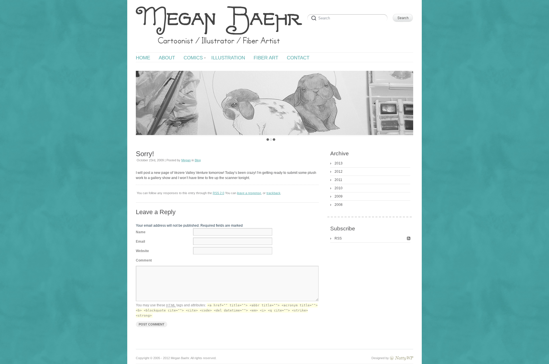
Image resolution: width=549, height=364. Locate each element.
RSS (338, 238)
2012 (339, 172)
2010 (339, 188)
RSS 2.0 (218, 193)
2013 (339, 163)
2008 (339, 205)
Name (141, 232)
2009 (339, 196)
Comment (144, 260)
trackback (273, 193)
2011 (338, 180)
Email (140, 242)
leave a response (249, 193)
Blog (198, 160)
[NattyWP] (401, 358)
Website (142, 251)
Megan (186, 160)
